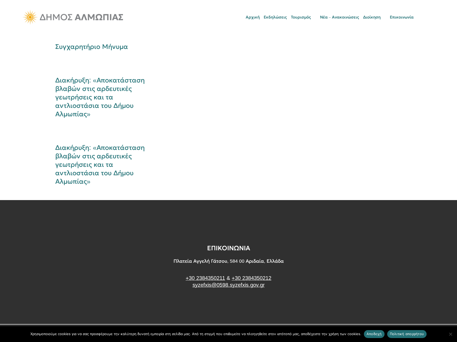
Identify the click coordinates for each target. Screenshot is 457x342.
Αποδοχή (374, 334)
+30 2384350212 (251, 278)
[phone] (432, 17)
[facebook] (228, 305)
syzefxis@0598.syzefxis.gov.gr (229, 285)
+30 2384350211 (205, 278)
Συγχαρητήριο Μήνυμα (91, 46)
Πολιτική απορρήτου (407, 334)
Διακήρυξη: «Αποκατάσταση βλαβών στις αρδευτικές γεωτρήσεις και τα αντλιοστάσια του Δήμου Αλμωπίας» (100, 97)
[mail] (423, 17)
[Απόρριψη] (450, 334)
